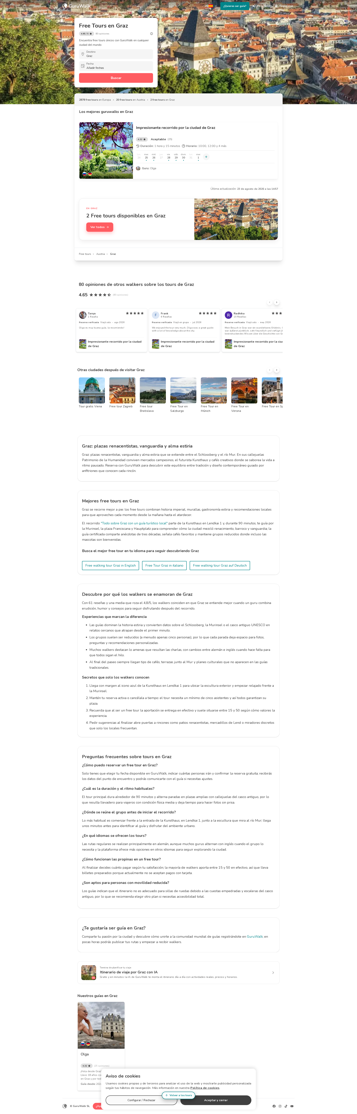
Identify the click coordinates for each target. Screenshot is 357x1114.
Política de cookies (205, 1088)
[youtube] (292, 1106)
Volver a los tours (181, 1095)
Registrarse (286, 6)
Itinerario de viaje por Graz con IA (129, 972)
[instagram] (280, 1106)
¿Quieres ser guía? (234, 6)
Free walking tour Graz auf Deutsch (220, 565)
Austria (100, 254)
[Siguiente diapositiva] (277, 302)
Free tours (85, 254)
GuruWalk (255, 936)
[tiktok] (286, 1106)
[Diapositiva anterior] (270, 302)
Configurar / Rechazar (141, 1100)
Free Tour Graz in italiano (164, 565)
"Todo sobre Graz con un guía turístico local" (134, 523)
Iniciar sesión (264, 6)
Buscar (116, 78)
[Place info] (151, 33)
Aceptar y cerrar (215, 1100)
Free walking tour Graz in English (110, 565)
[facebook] (274, 1106)
